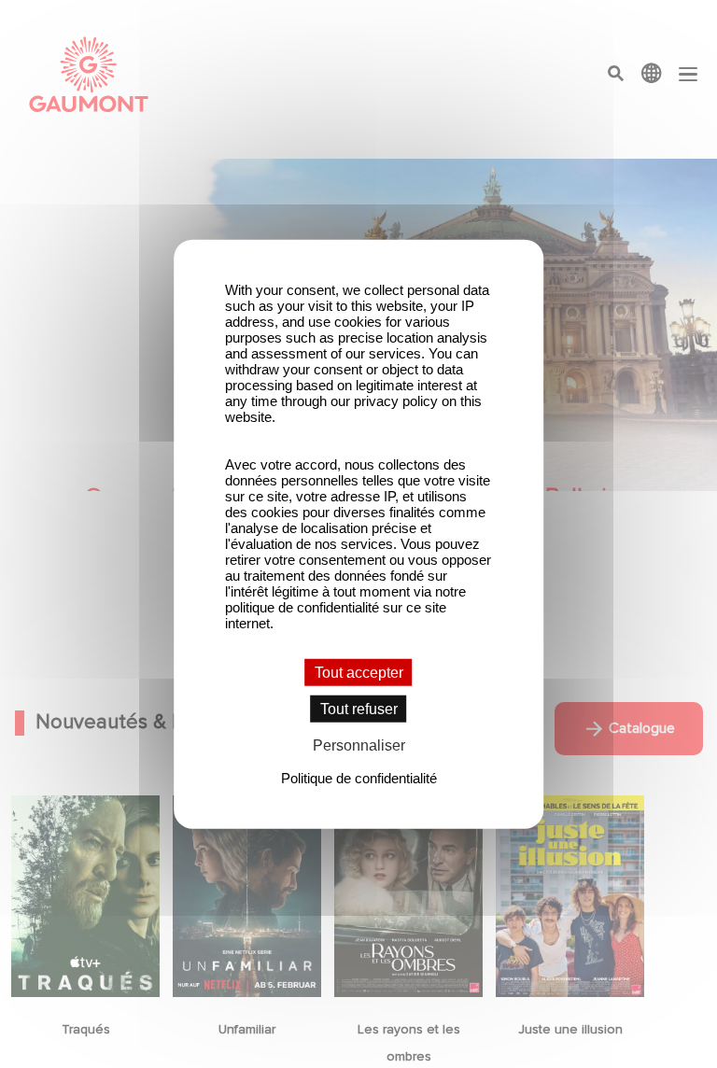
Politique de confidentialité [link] (359, 777)
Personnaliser (359, 745)
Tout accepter (359, 673)
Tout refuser (359, 709)
